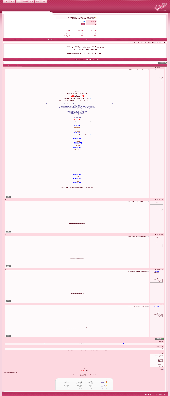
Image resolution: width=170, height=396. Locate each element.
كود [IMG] (161, 361)
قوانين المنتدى (161, 366)
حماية (76, 91)
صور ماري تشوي (66, 35)
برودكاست (67, 36)
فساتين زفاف (92, 36)
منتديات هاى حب (92, 17)
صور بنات (93, 31)
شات (44, 1)
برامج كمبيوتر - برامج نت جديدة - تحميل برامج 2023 (85, 49)
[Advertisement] (138, 81)
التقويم (87, 39)
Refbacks (160, 364)
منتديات (37, 1)
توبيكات (80, 28)
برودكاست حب (79, 35)
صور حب (12, 1)
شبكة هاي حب (11, 372)
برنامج (78, 91)
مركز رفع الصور (25, 1)
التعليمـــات (118, 39)
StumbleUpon (81, 343)
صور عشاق (80, 31)
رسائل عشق (67, 33)
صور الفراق (67, 30)
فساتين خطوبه (79, 36)
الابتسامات (161, 360)
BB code (161, 359)
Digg (161, 343)
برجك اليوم (93, 30)
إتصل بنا (6, 1)
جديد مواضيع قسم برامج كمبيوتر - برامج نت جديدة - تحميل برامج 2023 (85, 59)
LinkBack (20, 65)
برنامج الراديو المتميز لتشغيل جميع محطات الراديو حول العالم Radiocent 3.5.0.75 (72, 350)
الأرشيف (7, 372)
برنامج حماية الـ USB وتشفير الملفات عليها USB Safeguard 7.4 (85, 47)
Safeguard (77, 96)
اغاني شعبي (80, 30)
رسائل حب (93, 28)
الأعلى (5, 372)
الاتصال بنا (15, 372)
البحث (15, 39)
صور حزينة (93, 33)
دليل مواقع (31, 1)
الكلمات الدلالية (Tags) (160, 346)
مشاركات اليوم (50, 39)
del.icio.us (121, 343)
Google (43, 343)
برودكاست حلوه (92, 35)
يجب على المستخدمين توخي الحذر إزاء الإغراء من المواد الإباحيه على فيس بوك (97, 350)
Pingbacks (160, 363)
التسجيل (152, 39)
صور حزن (80, 33)
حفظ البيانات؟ (82, 21)
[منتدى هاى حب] (160, 11)
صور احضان (67, 31)
